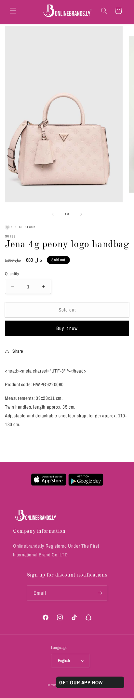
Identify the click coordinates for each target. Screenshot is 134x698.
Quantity (12, 273)
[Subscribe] (100, 593)
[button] (13, 11)
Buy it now (67, 328)
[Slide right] (81, 214)
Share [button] (17, 351)
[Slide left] (53, 214)
